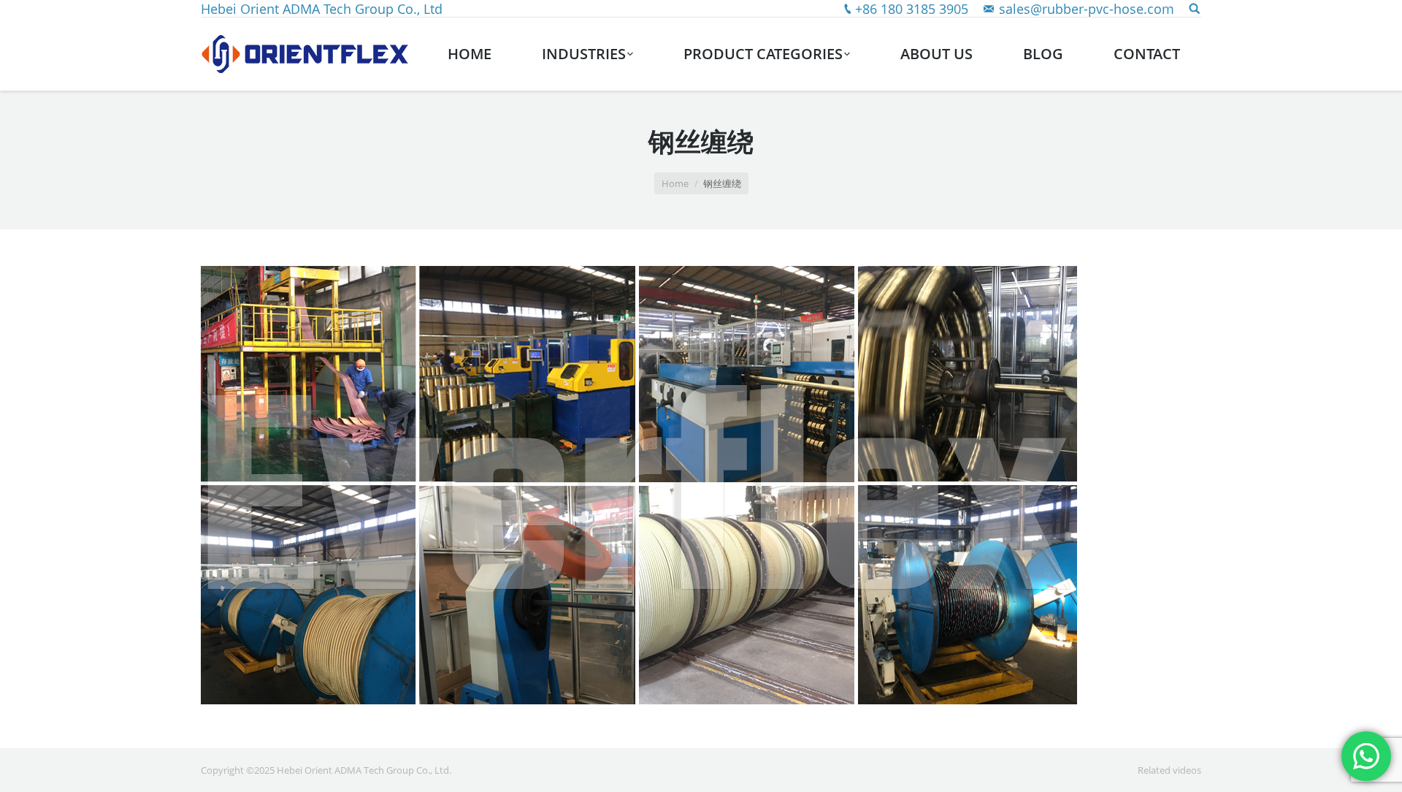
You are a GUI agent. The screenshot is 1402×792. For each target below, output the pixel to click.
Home (675, 183)
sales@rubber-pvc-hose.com (1086, 9)
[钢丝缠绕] (701, 485)
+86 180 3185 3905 (911, 9)
